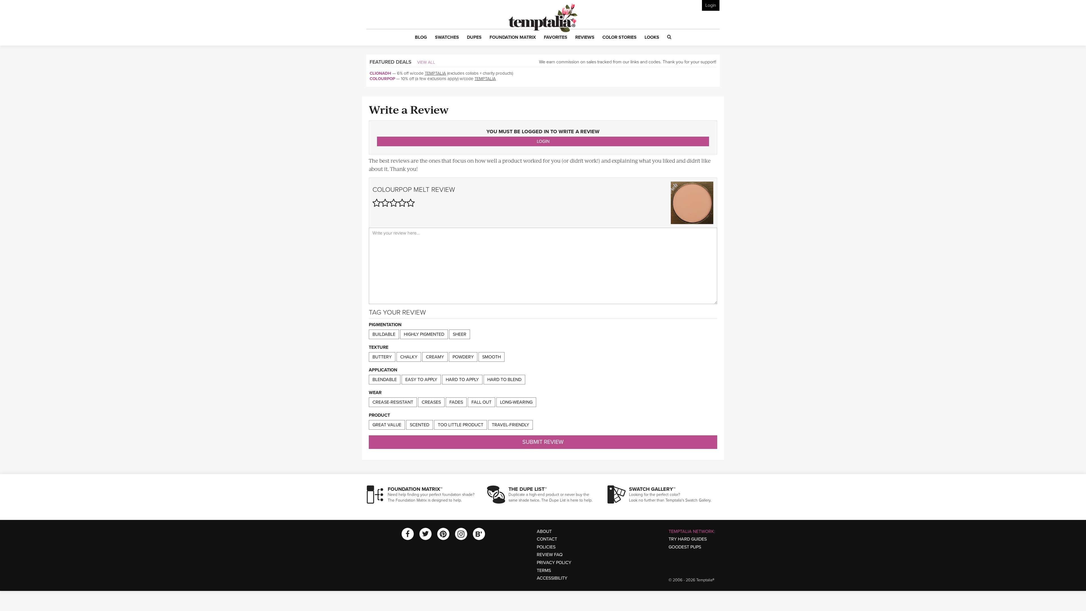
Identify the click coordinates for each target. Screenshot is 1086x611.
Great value (386, 425)
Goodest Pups (685, 547)
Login (710, 5)
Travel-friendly (510, 425)
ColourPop (382, 78)
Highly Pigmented (424, 334)
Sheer (459, 334)
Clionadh (380, 73)
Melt (421, 190)
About (544, 531)
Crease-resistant (392, 402)
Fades (456, 402)
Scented (419, 425)
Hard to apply (462, 379)
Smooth (491, 357)
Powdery (463, 357)
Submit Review (543, 442)
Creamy (435, 357)
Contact (547, 539)
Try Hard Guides (688, 539)
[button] (420, 37)
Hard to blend (504, 379)
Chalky (408, 357)
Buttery (382, 357)
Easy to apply (421, 379)
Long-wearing (516, 402)
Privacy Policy (554, 562)
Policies (546, 547)
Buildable (383, 334)
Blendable (384, 379)
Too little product (460, 425)
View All (426, 62)
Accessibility (552, 578)
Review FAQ (550, 555)
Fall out (481, 402)
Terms (544, 570)
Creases (431, 402)
